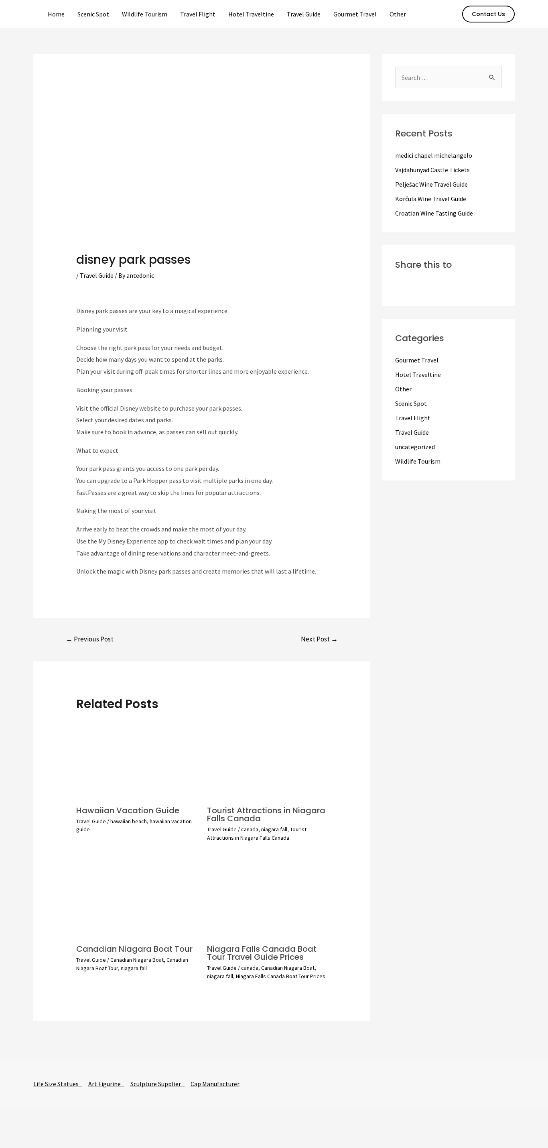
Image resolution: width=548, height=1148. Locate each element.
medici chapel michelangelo (433, 155)
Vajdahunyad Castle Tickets (432, 170)
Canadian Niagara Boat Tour (134, 949)
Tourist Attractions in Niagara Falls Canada (266, 814)
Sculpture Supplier (157, 1084)
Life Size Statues (57, 1084)
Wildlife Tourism (144, 14)
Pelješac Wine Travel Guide (431, 184)
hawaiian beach (128, 821)
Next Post (319, 639)
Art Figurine (106, 1084)
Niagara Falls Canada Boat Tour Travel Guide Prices (262, 953)
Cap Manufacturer (215, 1084)
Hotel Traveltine (251, 14)
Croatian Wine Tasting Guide (434, 213)
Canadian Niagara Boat (137, 959)
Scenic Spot (93, 14)
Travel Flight (197, 14)
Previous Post (90, 639)
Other (398, 14)
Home (56, 14)
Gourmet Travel (355, 14)
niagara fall (274, 829)
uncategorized (415, 447)
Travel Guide (304, 14)
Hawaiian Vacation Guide (127, 810)
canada (249, 829)
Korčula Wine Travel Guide (430, 199)
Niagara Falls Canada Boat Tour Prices (280, 976)
